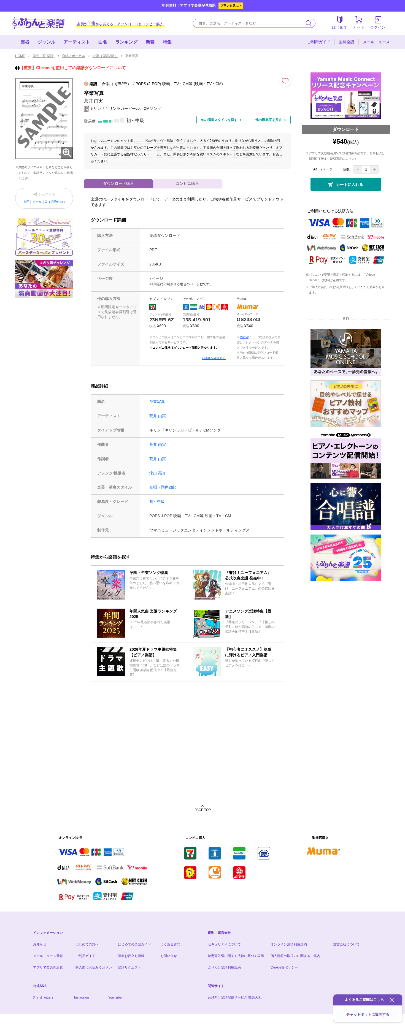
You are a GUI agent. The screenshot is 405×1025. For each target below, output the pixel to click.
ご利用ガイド (318, 42)
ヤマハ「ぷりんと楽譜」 (38, 23)
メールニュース (376, 42)
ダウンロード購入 (118, 183)
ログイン (377, 27)
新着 (150, 42)
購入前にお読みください (93, 967)
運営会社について (346, 944)
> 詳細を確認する (214, 358)
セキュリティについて (224, 944)
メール (37, 202)
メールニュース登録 (48, 956)
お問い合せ (168, 956)
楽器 (25, 42)
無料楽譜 (346, 42)
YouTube (115, 997)
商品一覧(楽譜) (44, 56)
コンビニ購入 (187, 183)
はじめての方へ (87, 944)
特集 (167, 42)
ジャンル (46, 42)
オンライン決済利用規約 (289, 944)
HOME (20, 56)
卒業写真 (157, 401)
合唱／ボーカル (73, 56)
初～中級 (157, 501)
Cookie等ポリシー (284, 967)
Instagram (81, 997)
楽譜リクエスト (129, 967)
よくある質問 (170, 944)
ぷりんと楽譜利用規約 (224, 967)
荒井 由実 (157, 416)
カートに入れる (349, 184)
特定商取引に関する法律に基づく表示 (236, 956)
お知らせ (39, 944)
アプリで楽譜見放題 (48, 967)
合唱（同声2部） (105, 56)
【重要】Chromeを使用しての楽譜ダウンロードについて (73, 67)
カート (358, 27)
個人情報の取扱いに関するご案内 (295, 956)
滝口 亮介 (157, 473)
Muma (244, 337)
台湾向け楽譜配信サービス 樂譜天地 (234, 997)
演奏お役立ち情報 (131, 956)
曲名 (102, 42)
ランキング (126, 42)
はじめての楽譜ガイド (134, 944)
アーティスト (77, 42)
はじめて (339, 27)
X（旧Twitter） (56, 202)
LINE (25, 202)
